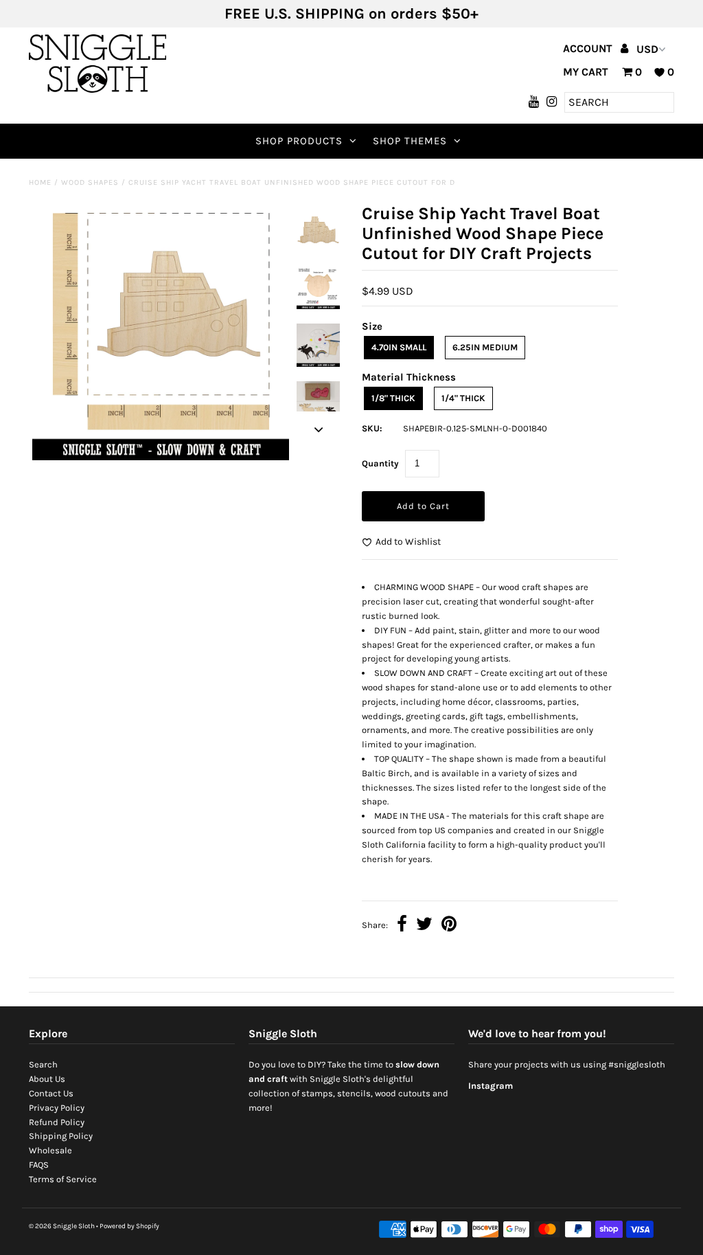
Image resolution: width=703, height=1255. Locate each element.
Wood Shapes (90, 182)
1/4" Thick (463, 398)
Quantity (380, 463)
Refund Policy (56, 1122)
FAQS (39, 1165)
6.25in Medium (485, 347)
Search (43, 1064)
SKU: (372, 428)
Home (40, 182)
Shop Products (299, 141)
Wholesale (50, 1150)
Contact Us (51, 1093)
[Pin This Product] (449, 925)
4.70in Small (398, 347)
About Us (47, 1079)
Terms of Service (63, 1179)
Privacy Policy (56, 1108)
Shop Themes (410, 141)
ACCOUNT (589, 48)
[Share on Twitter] (424, 925)
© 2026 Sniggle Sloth (62, 1226)
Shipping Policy (61, 1136)
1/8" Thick (393, 398)
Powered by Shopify (129, 1226)
